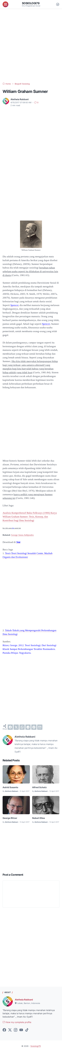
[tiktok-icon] (27, 1030)
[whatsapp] (22, 727)
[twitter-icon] (10, 1030)
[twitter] (16, 727)
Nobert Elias (38, 818)
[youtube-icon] (21, 1030)
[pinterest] (33, 727)
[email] (39, 727)
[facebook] (10, 727)
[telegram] (28, 727)
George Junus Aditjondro (22, 535)
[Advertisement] (31, 45)
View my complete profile (18, 1022)
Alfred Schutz (39, 787)
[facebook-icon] (4, 1030)
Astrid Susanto (10, 787)
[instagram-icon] (15, 1030)
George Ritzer (10, 818)
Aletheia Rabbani (24, 999)
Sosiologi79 (31, 3)
